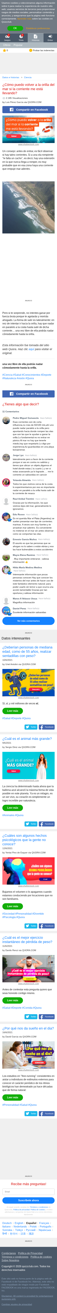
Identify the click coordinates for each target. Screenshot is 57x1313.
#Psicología (9, 917)
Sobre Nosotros (10, 1260)
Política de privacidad (21, 1210)
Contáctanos (9, 1253)
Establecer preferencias (38, 28)
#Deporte (46, 374)
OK (15, 28)
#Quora (29, 378)
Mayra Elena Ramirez (24, 555)
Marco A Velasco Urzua (25, 598)
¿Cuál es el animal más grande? (27, 739)
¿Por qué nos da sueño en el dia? (28, 1028)
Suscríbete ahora (28, 1200)
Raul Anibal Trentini (23, 499)
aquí (31, 349)
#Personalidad (23, 913)
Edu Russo (19, 514)
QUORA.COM (34, 102)
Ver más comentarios (28, 621)
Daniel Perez (19, 608)
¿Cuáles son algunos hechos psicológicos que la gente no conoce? (24, 840)
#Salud (17, 374)
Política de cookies (38, 1210)
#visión (21, 378)
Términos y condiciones (39, 1207)
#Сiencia (7, 374)
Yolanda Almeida (22, 480)
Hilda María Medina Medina (27, 567)
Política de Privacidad (30, 1253)
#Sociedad (8, 913)
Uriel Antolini (11, 664)
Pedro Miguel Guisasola (26, 418)
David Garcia (11, 1036)
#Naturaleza (9, 378)
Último (6, 45)
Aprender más (24, 18)
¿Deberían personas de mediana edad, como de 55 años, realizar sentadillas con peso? (27, 651)
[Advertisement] (28, 270)
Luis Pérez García (14, 102)
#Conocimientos (31, 374)
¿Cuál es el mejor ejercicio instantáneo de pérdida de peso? (27, 940)
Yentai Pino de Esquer (16, 852)
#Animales (8, 815)
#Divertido (38, 913)
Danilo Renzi (11, 950)
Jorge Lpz (18, 455)
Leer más (12, 711)
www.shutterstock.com (28, 144)
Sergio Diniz (11, 747)
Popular (18, 45)
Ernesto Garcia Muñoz (25, 539)
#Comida (27, 1007)
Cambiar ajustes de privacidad (17, 1304)
